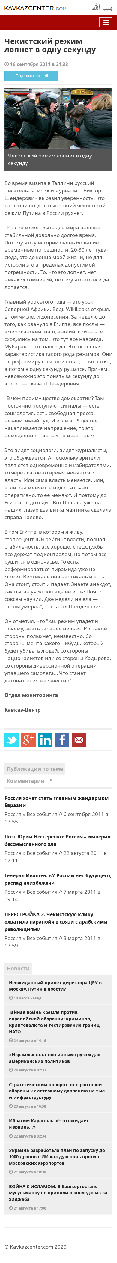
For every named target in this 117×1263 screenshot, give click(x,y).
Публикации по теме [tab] (35, 769)
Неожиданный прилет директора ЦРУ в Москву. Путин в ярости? (55, 989)
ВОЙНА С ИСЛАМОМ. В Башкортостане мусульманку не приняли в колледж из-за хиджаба (58, 1197)
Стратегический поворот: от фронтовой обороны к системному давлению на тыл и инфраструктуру (57, 1095)
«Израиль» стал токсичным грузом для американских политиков (54, 1061)
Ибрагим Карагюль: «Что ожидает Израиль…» (49, 1127)
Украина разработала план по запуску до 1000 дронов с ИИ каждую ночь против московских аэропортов (57, 1161)
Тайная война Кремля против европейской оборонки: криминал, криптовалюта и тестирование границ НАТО (54, 1026)
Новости (18, 968)
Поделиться (30, 76)
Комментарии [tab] (29, 780)
